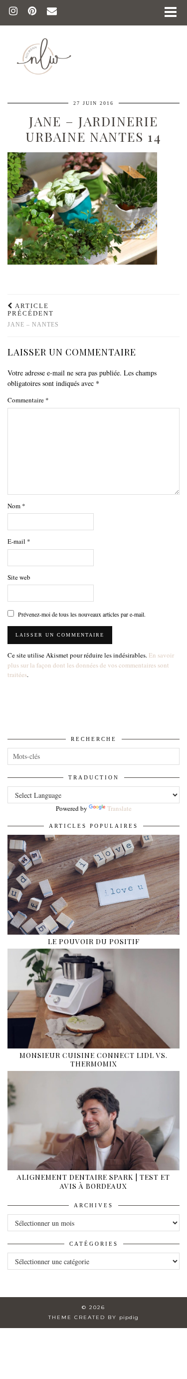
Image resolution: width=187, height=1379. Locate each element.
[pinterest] (32, 12)
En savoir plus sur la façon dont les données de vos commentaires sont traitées (90, 665)
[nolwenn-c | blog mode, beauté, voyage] (93, 41)
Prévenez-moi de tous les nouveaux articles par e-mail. (82, 614)
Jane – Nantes (33, 315)
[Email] (52, 12)
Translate (119, 808)
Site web (18, 577)
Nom (16, 505)
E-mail (18, 541)
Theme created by (93, 1317)
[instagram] (13, 12)
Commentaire (28, 399)
